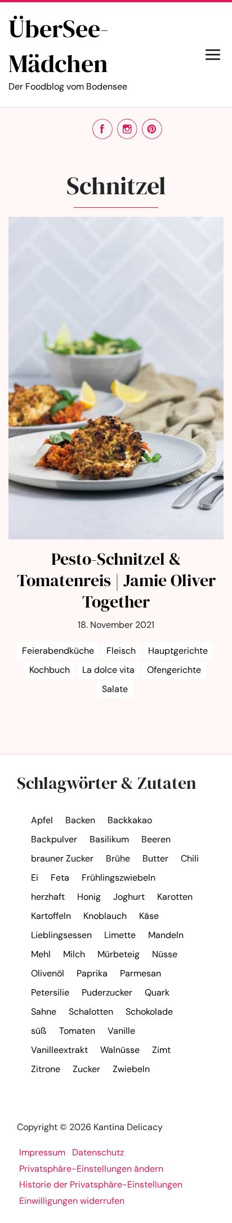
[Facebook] (102, 129)
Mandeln (166, 935)
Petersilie (50, 992)
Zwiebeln (131, 1069)
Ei (34, 877)
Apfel (42, 820)
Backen (80, 820)
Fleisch (121, 651)
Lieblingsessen (61, 935)
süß (39, 1031)
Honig (89, 897)
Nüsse (164, 954)
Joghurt (129, 897)
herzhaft (48, 897)
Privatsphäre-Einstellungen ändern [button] (91, 1169)
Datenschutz (98, 1152)
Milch (74, 954)
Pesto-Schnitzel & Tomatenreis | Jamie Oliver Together (116, 580)
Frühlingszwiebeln (118, 877)
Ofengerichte (174, 670)
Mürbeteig (118, 954)
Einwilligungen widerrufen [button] (71, 1201)
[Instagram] (127, 129)
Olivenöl (47, 973)
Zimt (161, 1050)
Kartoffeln (51, 916)
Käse (149, 916)
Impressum (42, 1152)
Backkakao (130, 820)
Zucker (86, 1069)
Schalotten (91, 1011)
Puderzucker (107, 992)
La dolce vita (108, 670)
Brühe (118, 858)
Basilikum (109, 839)
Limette (120, 935)
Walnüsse (120, 1050)
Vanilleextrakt (59, 1050)
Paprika (92, 973)
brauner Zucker (62, 858)
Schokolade (149, 1011)
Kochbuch (49, 670)
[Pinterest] (152, 129)
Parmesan (140, 973)
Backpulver (54, 839)
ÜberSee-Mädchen (67, 51)
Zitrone (45, 1069)
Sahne (43, 1011)
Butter (155, 858)
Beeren (156, 839)
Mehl (41, 954)
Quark (157, 992)
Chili (190, 858)
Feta (60, 877)
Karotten (175, 897)
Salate (115, 689)
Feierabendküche (58, 651)
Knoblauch (105, 916)
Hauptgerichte (178, 651)
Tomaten (77, 1031)
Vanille (121, 1031)
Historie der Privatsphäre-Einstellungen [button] (100, 1184)
